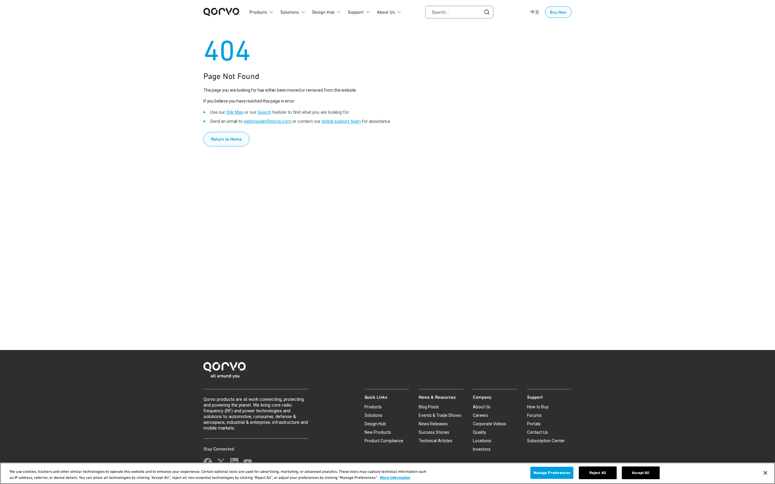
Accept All (640, 472)
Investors (481, 449)
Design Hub (375, 423)
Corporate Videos (489, 423)
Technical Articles (435, 440)
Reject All (597, 472)
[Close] (765, 472)
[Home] (387, 372)
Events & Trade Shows (440, 415)
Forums (534, 415)
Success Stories (434, 432)
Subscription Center (546, 440)
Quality (479, 432)
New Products (377, 432)
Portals (534, 423)
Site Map (234, 112)
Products (373, 406)
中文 (534, 12)
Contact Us (537, 432)
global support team (341, 121)
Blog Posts (429, 406)
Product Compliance (383, 440)
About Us (481, 406)
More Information (395, 477)
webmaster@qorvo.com (267, 121)
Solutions (373, 415)
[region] (387, 473)
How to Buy (538, 406)
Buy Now (558, 12)
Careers (480, 415)
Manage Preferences (551, 472)
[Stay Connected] (207, 462)
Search (264, 112)
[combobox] (459, 12)
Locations (482, 440)
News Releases (433, 423)
